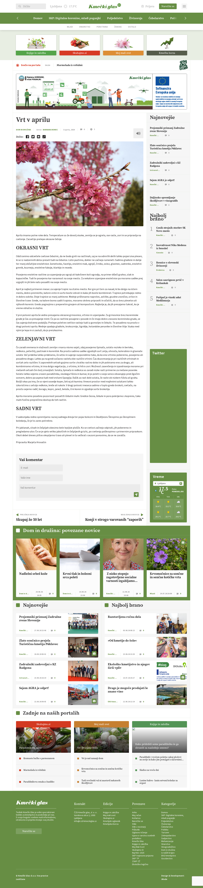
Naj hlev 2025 (138, 852)
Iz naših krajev (168, 852)
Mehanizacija (167, 841)
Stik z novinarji (139, 827)
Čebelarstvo (156, 18)
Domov (38, 18)
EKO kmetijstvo (168, 855)
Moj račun (136, 815)
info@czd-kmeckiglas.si (85, 821)
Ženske (118, 26)
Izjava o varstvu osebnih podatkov (143, 837)
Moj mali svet (109, 815)
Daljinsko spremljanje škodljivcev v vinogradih (164, 199)
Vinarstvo (84, 26)
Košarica (136, 818)
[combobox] (168, 483)
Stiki (134, 824)
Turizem (165, 832)
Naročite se (167, 6)
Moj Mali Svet (138, 847)
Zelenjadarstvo (168, 835)
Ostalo (132, 26)
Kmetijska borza (110, 824)
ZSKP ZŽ (136, 861)
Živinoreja (135, 18)
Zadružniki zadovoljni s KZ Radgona (165, 164)
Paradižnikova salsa (68, 65)
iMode (164, 879)
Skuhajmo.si (108, 818)
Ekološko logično (140, 864)
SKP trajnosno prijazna (142, 855)
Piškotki (136, 829)
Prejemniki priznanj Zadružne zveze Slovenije (167, 129)
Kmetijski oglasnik (111, 821)
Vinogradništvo (168, 847)
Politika (164, 829)
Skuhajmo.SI (138, 850)
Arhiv (134, 812)
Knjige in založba (111, 812)
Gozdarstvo (167, 858)
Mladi (70, 26)
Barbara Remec (50, 129)
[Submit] (136, 494)
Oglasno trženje (139, 832)
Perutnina (102, 26)
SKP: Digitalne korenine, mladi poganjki (75, 18)
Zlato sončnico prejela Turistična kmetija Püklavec (166, 147)
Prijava (149, 6)
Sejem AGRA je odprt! (162, 180)
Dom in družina (23, 129)
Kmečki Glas (138, 841)
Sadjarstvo (166, 838)
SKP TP (135, 858)
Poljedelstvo (115, 18)
